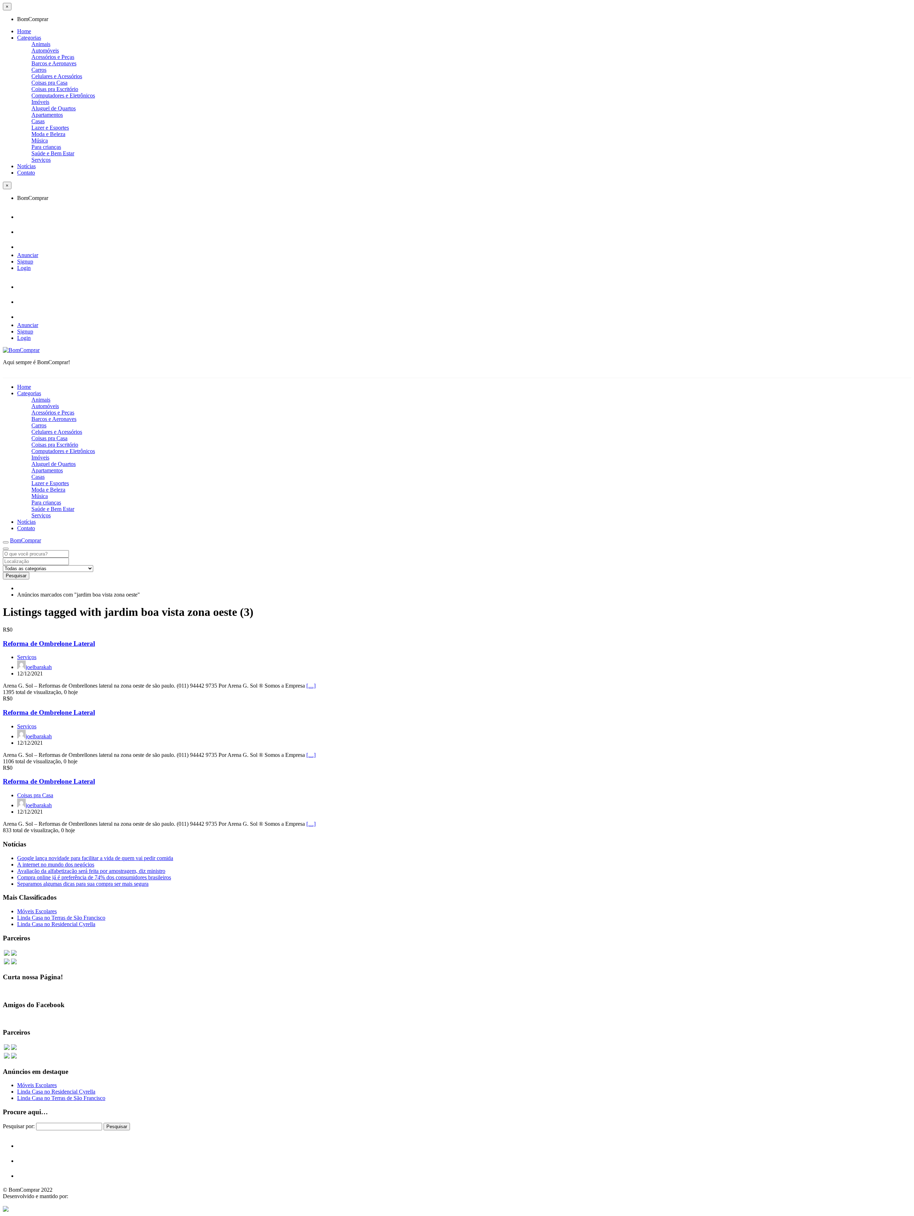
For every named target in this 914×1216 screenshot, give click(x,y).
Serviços (41, 160)
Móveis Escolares (37, 911)
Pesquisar (16, 575)
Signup (25, 261)
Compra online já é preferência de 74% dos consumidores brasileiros (94, 877)
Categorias (29, 38)
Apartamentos (47, 115)
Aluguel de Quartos (53, 108)
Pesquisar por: (19, 1126)
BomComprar (25, 540)
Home (24, 31)
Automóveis (45, 50)
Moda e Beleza (48, 134)
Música (39, 140)
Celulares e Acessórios (56, 76)
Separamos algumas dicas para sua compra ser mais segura (83, 884)
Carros (38, 70)
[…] (311, 686)
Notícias (26, 166)
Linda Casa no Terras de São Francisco (61, 918)
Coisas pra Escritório (54, 89)
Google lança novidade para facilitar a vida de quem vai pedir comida (95, 858)
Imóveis (40, 102)
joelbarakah (39, 667)
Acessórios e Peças (52, 57)
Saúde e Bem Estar (52, 153)
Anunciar (27, 255)
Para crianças (46, 147)
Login (24, 268)
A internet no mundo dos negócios (55, 864)
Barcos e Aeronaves (53, 63)
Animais (40, 44)
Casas (38, 121)
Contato (26, 173)
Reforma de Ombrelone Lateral (49, 643)
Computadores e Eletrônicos (63, 95)
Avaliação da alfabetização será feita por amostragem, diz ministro (91, 871)
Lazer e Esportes (50, 128)
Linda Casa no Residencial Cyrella (56, 924)
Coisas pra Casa (49, 83)
